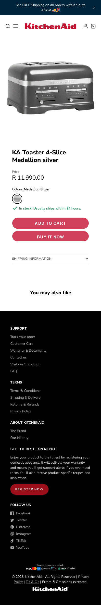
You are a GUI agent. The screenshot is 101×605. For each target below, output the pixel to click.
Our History (19, 437)
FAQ (13, 371)
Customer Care (21, 343)
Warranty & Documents (28, 350)
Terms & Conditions (25, 390)
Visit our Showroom (25, 364)
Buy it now (50, 237)
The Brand (18, 431)
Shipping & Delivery (25, 397)
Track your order (22, 336)
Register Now (29, 489)
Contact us (18, 357)
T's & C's (32, 582)
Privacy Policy (20, 411)
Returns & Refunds (24, 404)
